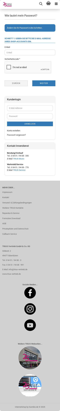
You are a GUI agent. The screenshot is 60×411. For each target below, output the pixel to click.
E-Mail (7, 47)
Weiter (44, 83)
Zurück (16, 83)
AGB (4, 223)
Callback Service (9, 234)
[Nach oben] (51, 406)
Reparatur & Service (10, 213)
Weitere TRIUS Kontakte (12, 208)
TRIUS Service (19, 170)
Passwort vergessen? (16, 135)
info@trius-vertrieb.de (18, 269)
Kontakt (5, 197)
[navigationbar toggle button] (56, 4)
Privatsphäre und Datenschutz (15, 229)
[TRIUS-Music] (6, 4)
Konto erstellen (13, 130)
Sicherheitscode (12, 59)
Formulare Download (11, 218)
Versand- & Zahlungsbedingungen (17, 202)
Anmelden (30, 124)
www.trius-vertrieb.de (11, 274)
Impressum (7, 192)
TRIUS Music (18, 159)
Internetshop (20, 407)
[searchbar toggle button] (41, 4)
